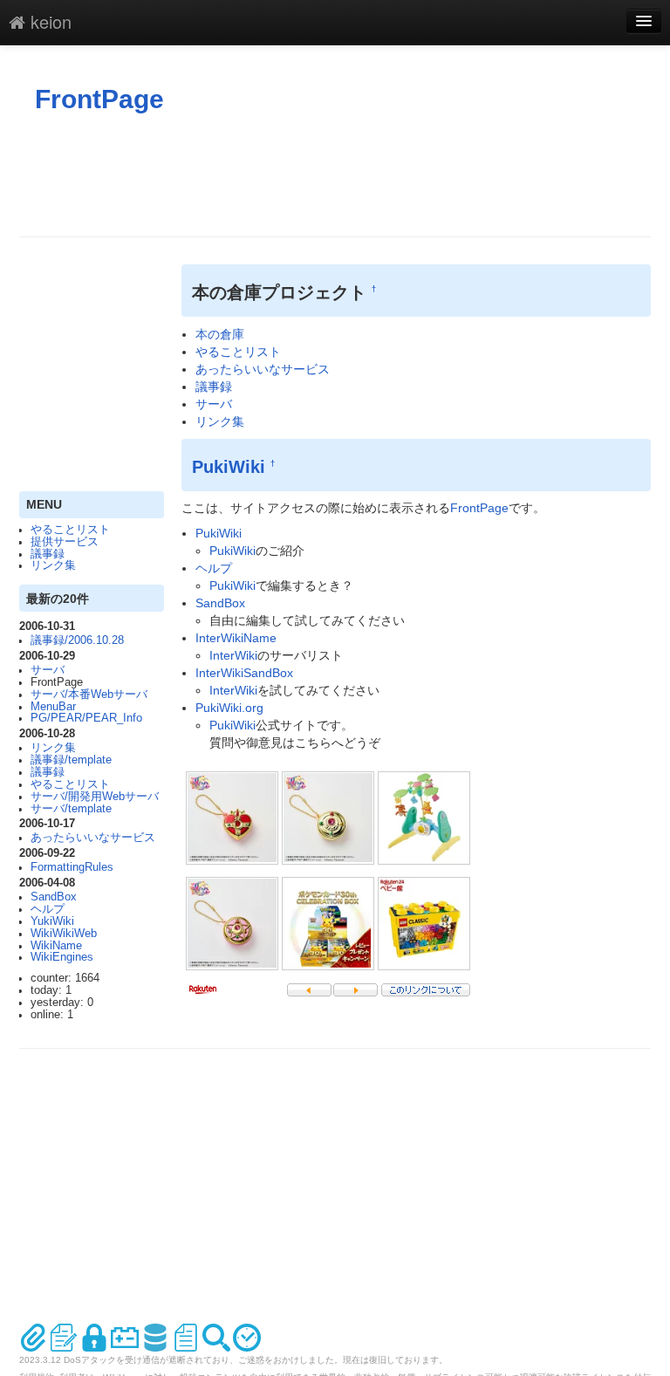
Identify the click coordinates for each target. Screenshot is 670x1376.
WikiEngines (62, 957)
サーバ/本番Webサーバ (89, 694)
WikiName (56, 946)
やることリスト (70, 530)
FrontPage (99, 99)
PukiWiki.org (229, 708)
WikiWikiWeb (64, 934)
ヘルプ (48, 909)
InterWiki (233, 655)
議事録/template (71, 760)
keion (48, 21)
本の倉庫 (219, 334)
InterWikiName (236, 638)
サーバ (48, 670)
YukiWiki (52, 921)
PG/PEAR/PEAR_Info (86, 718)
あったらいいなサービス (93, 838)
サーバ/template (71, 809)
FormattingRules (72, 867)
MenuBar (53, 707)
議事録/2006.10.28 (77, 640)
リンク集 (53, 565)
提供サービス (65, 542)
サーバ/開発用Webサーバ (95, 797)
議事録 (48, 554)
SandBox (54, 897)
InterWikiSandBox (244, 673)
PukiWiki (228, 466)
